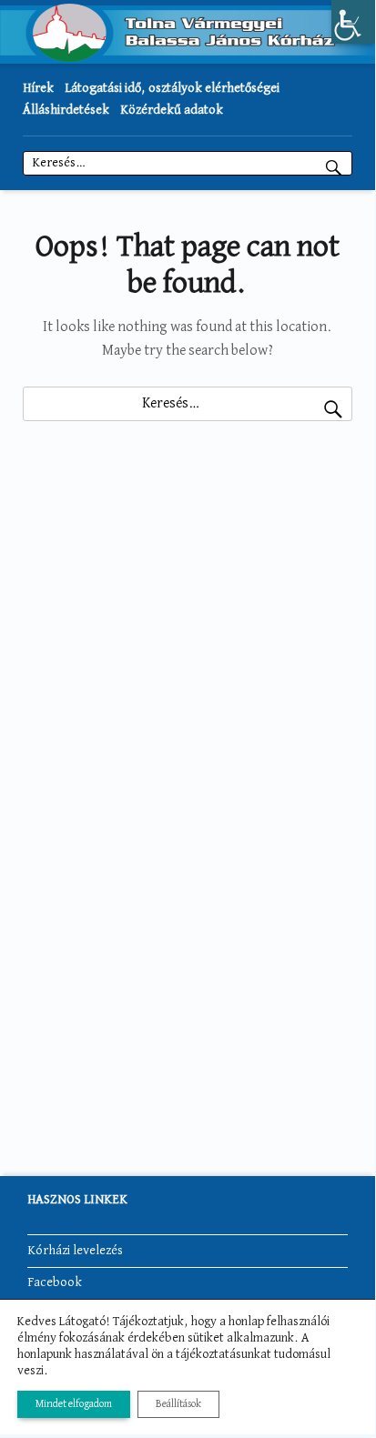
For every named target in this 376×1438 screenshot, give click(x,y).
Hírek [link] (38, 88)
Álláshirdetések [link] (66, 110)
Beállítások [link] (178, 1404)
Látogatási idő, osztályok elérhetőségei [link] (172, 88)
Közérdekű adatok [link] (171, 110)
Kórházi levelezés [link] (75, 1250)
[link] (353, 22)
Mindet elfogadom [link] (74, 1404)
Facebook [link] (54, 1282)
